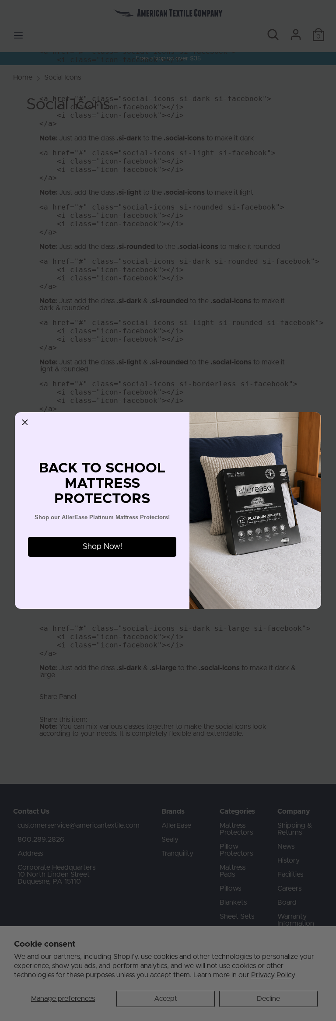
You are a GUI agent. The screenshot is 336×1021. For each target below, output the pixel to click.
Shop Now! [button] (102, 547)
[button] (24, 422)
